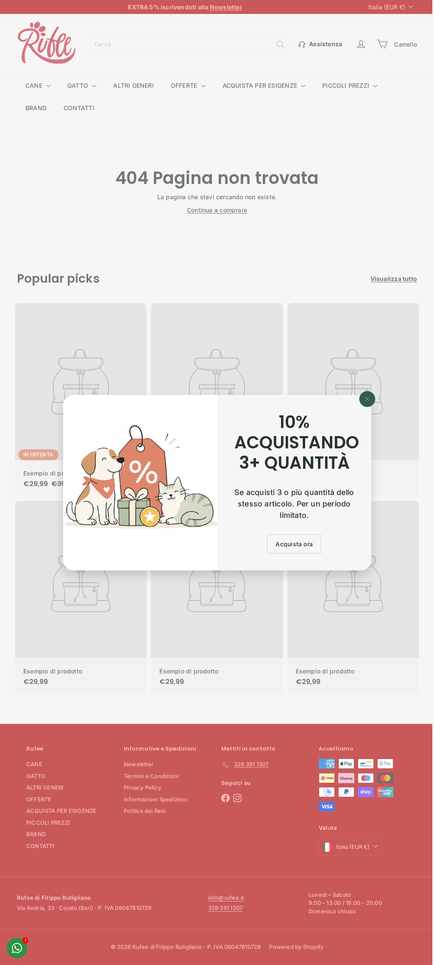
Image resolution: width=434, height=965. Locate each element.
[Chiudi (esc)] (364, 399)
